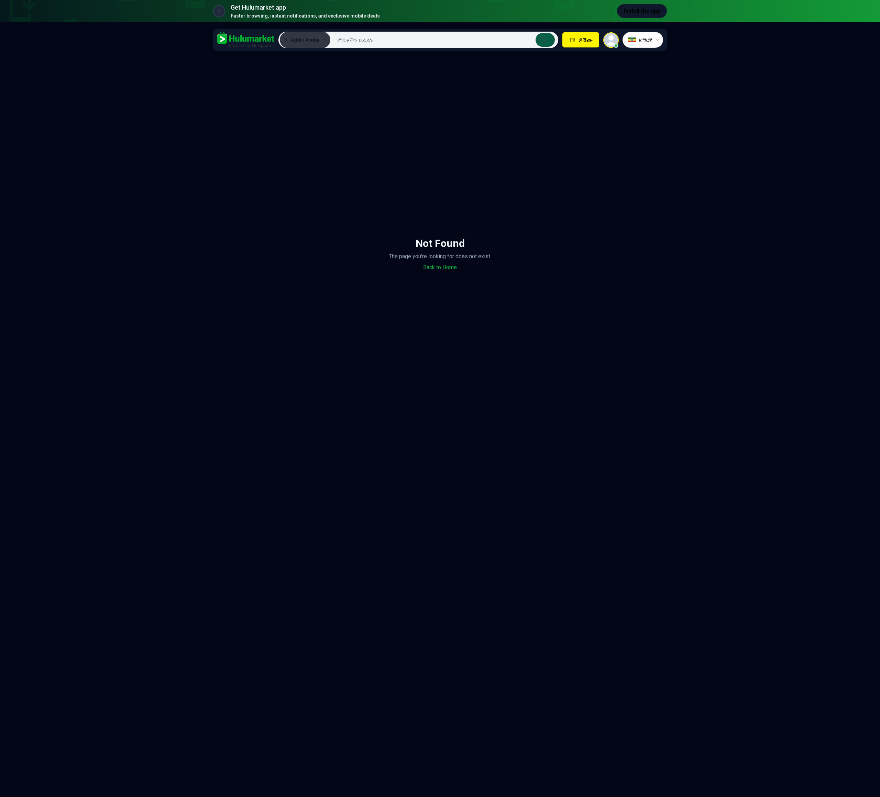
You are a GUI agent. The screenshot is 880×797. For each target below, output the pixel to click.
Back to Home (440, 267)
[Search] (545, 40)
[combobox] (443, 40)
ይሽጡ (585, 39)
